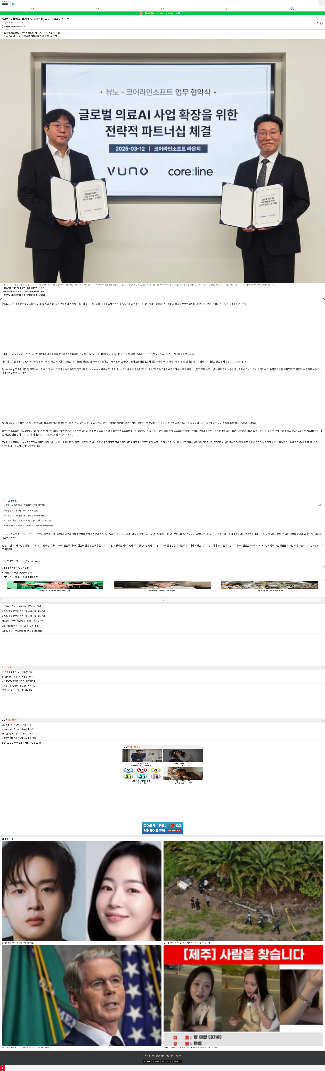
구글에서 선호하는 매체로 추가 (14, 26)
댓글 (162, 600)
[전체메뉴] (322, 3)
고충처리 (178, 1055)
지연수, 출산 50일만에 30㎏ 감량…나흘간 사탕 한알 (28, 520)
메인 (32, 8)
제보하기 (156, 1061)
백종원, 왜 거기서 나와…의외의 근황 (21, 510)
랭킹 (97, 8)
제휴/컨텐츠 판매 (158, 1055)
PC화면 (147, 1061)
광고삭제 (2, 1068)
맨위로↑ (177, 1061)
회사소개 (146, 1055)
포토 (227, 8)
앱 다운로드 (166, 1061)
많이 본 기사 (7, 838)
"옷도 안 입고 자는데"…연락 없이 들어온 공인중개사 (29, 525)
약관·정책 (170, 1055)
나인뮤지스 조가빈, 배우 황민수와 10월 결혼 (25, 515)
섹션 (162, 8)
